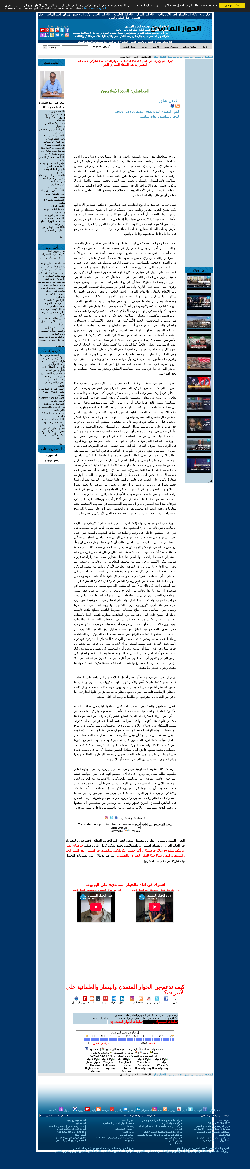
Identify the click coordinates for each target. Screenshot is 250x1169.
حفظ (156, 1052)
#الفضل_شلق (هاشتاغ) (132, 818)
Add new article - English (71, 1131)
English (129, 1140)
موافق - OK (232, 5)
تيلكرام (114, 1002)
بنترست (105, 1002)
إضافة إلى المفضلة (124, 1052)
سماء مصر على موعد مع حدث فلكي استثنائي (52, 265)
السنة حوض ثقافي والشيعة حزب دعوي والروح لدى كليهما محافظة (54, 116)
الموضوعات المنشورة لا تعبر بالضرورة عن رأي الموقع (203, 1148)
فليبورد (85, 1002)
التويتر (157, 1002)
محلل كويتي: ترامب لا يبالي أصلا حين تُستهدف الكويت (52, 312)
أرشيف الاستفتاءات (124, 1129)
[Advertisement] (199, 110)
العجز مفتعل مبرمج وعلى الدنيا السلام (54, 137)
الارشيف (130, 1126)
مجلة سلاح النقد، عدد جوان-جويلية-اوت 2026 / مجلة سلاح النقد (52, 376)
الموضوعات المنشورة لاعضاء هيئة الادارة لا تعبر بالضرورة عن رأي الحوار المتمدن (94, 1151)
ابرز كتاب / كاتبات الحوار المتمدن (213, 1137)
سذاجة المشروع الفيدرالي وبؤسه (56, 186)
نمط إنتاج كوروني (54, 215)
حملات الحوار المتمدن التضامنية (118, 1123)
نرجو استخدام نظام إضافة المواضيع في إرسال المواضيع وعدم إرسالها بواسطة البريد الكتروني (183, 1151)
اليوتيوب (148, 1002)
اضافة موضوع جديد (76, 1120)
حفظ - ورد (93, 1049)
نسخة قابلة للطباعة (152, 1049)
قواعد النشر (224, 1134)
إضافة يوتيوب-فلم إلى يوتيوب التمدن (67, 1126)
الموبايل (76, 1002)
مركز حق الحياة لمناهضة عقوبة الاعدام (163, 1131)
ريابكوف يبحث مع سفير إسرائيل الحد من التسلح (52, 338)
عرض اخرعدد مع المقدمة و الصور (213, 1126)
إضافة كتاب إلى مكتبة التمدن (71, 1129)
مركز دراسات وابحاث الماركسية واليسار (162, 1120)
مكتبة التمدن (176, 1143)
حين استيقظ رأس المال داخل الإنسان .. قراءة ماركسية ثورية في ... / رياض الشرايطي (51, 360)
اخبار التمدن (128, 1120)
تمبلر (98, 1002)
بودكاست (54, 1110)
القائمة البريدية (126, 1134)
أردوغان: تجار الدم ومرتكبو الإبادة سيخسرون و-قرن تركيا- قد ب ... (51, 281)
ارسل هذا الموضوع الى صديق (120, 1049)
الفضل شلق (159, 56)
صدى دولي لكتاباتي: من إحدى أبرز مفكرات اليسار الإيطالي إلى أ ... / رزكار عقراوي (51, 433)
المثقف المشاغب (54, 218)
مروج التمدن (128, 1131)
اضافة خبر (81, 1123)
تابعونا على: (175, 1001)
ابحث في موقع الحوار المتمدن (71, 1140)
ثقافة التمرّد (57, 205)
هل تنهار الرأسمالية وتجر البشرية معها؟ (54, 143)
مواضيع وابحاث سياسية (180, 56)
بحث (145, 1052)
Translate (135, 830)
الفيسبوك (166, 1002)
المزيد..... (208, 481)
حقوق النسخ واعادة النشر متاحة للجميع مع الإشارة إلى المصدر (103, 1148)
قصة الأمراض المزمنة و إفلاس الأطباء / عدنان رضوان (52, 391)
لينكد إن (132, 1110)
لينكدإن (122, 1002)
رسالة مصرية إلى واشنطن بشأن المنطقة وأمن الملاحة (53, 330)
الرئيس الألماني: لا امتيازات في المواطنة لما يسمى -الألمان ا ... (51, 303)
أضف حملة (80, 1134)
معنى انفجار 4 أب (54, 153)
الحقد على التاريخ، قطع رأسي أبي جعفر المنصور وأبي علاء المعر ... (52, 178)
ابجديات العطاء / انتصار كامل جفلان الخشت (52, 369)
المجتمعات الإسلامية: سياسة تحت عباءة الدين (52, 149)
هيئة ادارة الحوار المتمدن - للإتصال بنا (212, 1129)
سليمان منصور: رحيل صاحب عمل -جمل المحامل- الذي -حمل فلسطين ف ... (53, 292)
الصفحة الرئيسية (204, 56)
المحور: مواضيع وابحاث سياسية (160, 116)
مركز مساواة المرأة (172, 1123)
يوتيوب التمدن (175, 1140)
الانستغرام (132, 1002)
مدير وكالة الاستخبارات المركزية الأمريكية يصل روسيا (52, 321)
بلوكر (92, 1002)
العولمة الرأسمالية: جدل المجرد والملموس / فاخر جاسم (52, 406)
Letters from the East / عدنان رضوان (52, 399)
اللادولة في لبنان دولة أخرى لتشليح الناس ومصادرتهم (53, 193)
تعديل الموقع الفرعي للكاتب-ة (71, 1137)
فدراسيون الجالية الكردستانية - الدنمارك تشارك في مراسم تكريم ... (52, 256)
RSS (141, 1002)
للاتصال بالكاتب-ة (100, 1052)
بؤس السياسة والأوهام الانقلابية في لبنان (52, 165)
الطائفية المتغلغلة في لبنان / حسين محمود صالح (53, 422)
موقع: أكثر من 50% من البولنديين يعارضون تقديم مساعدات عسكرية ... (52, 272)
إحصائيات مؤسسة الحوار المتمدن (213, 1131)
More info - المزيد (95, 8)
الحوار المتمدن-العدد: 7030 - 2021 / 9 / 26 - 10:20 (147, 111)
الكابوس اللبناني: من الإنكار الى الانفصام (53, 229)
